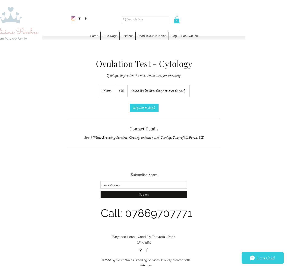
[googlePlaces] (79, 18)
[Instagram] (73, 18)
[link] (144, 108)
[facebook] (86, 18)
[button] (177, 19)
